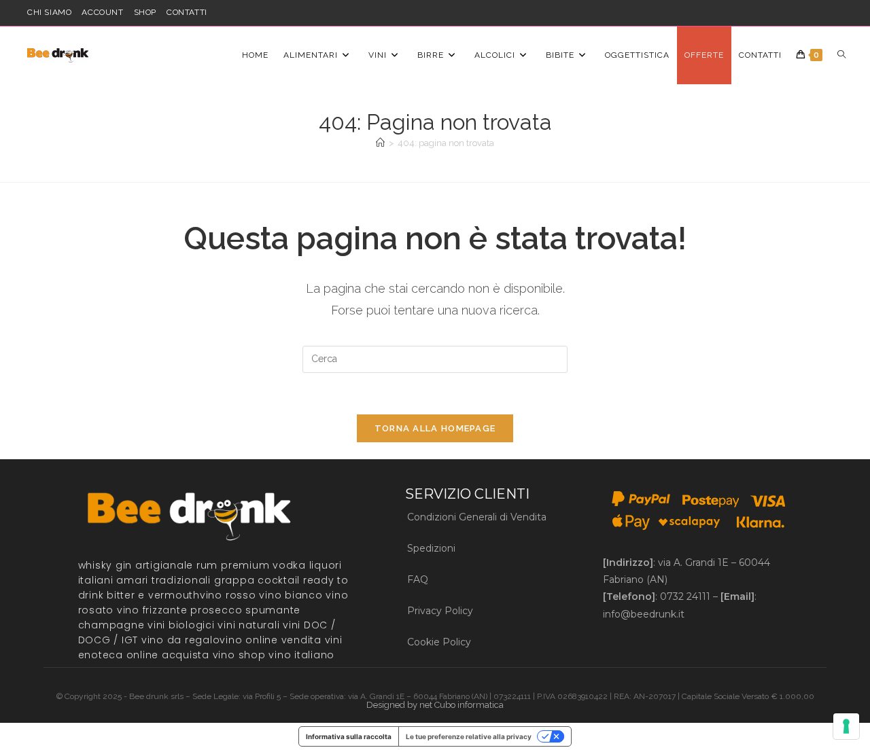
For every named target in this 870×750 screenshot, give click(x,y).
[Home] (380, 143)
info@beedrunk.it (643, 614)
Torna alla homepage (435, 428)
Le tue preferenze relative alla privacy (469, 736)
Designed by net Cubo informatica (435, 705)
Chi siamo (49, 12)
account (102, 12)
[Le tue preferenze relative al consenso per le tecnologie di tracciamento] (846, 726)
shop (145, 12)
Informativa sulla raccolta (349, 736)
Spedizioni (431, 548)
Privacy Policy (440, 611)
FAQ (417, 579)
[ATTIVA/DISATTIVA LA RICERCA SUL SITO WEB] (841, 55)
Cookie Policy (439, 642)
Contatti (187, 12)
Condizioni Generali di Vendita (476, 517)
